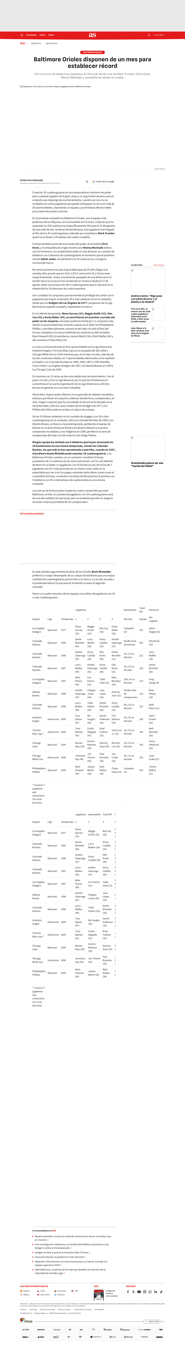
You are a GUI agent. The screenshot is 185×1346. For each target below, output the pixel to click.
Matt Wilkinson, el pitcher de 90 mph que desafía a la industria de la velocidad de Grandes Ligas (70, 1271)
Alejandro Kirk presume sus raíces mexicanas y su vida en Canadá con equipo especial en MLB (71, 1263)
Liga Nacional (36, 43)
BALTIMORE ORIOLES (92, 52)
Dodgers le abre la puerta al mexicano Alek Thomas (61, 1252)
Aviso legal (33, 1310)
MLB (22, 43)
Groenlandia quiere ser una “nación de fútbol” (147, 464)
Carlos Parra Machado (31, 180)
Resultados (31, 35)
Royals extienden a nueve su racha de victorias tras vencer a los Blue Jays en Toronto (73, 1238)
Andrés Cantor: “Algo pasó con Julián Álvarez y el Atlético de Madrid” (146, 299)
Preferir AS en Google (105, 181)
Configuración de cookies (83, 1310)
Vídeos (51, 35)
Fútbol (42, 35)
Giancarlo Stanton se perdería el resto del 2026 (59, 1257)
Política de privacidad (47, 1310)
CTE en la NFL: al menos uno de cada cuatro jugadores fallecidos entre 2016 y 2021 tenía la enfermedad (140, 315)
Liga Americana (51, 43)
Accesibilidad (99, 1310)
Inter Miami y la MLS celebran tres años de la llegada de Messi (140, 332)
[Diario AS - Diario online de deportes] (92, 35)
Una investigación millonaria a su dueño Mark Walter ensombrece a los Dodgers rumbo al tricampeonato (72, 1246)
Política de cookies (64, 1310)
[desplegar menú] (22, 35)
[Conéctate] (149, 35)
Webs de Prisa (154, 1321)
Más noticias (158, 265)
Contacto (23, 1310)
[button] (86, 181)
